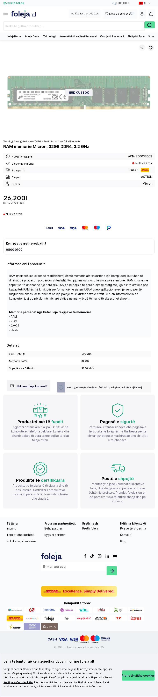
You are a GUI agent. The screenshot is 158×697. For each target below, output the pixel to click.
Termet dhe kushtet (20, 535)
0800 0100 (14, 249)
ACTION (146, 176)
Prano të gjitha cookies (138, 675)
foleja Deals (32, 36)
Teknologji (49, 36)
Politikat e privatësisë (21, 541)
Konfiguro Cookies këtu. (18, 682)
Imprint (11, 528)
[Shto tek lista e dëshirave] (150, 48)
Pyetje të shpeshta (133, 528)
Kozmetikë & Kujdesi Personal (77, 36)
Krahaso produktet (86, 13)
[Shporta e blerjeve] (151, 14)
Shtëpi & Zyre (136, 36)
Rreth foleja (90, 528)
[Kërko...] (149, 24)
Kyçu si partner (54, 535)
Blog (123, 541)
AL (145, 3)
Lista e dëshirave (119, 13)
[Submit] (112, 570)
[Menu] (7, 13)
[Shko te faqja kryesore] (23, 13)
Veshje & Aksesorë (112, 36)
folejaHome (14, 36)
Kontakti (125, 535)
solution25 (97, 647)
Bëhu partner (53, 528)
